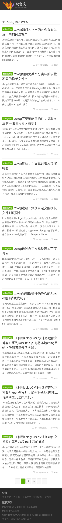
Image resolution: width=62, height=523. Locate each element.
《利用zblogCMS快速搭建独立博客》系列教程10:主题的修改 (29, 439)
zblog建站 (7, 29)
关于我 (16, 496)
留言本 (48, 496)
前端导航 (37, 496)
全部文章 (26, 496)
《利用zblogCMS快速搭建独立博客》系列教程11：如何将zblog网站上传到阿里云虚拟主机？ (30, 392)
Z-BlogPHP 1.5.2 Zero (26, 506)
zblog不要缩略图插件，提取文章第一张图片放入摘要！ (29, 121)
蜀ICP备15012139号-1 (22, 518)
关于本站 (6, 496)
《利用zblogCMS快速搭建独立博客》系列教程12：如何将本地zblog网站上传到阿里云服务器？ (30, 343)
